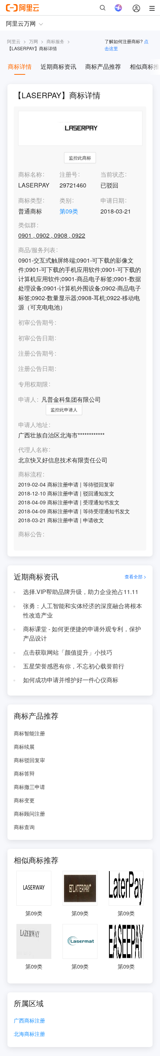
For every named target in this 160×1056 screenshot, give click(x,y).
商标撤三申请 (29, 786)
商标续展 (24, 746)
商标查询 (24, 827)
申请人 (27, 399)
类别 (65, 200)
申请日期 (112, 200)
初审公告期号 (36, 322)
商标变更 (24, 800)
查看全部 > (135, 577)
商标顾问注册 (29, 813)
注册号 (68, 174)
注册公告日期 (36, 368)
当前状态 (112, 174)
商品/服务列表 (36, 250)
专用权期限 (33, 384)
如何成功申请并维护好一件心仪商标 (70, 679)
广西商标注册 (29, 1021)
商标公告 (30, 534)
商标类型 (30, 200)
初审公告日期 (36, 338)
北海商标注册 (29, 1034)
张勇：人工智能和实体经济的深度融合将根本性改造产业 (82, 610)
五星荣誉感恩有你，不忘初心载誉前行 (73, 666)
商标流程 (30, 474)
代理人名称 (33, 450)
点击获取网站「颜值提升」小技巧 (67, 652)
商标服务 (55, 41)
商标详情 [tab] (20, 66)
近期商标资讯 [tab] (58, 66)
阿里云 (13, 41)
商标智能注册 (29, 733)
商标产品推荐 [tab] (103, 66)
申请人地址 (33, 425)
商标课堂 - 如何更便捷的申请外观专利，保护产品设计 (82, 633)
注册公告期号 (36, 353)
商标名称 (30, 174)
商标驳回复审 (29, 760)
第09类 (69, 211)
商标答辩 (24, 773)
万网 (33, 41)
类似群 (27, 225)
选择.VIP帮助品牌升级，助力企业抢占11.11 (80, 591)
